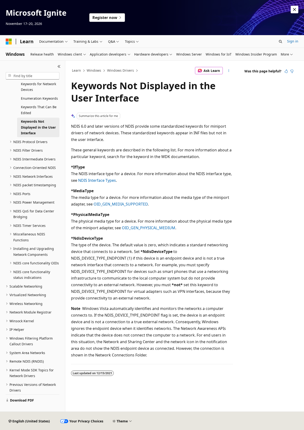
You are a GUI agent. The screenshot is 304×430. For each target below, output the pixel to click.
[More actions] (229, 71)
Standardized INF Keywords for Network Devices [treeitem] (38, 84)
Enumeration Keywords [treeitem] (39, 98)
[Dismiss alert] (294, 9)
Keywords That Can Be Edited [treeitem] (39, 110)
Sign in (292, 41)
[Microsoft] (9, 41)
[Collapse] (59, 66)
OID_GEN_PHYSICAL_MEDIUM (148, 227)
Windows (94, 70)
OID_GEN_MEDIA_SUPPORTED (121, 204)
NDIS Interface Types (97, 180)
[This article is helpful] (286, 71)
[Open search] (280, 41)
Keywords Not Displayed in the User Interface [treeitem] (38, 127)
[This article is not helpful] (292, 71)
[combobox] (32, 76)
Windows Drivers (120, 70)
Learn (76, 70)
